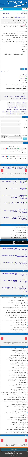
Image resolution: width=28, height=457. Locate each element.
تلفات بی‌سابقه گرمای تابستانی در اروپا (20, 372)
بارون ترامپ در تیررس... (22, 407)
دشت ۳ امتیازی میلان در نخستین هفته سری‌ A (18, 389)
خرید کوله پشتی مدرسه (11, 113)
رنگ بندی (11, 96)
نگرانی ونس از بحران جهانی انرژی (20, 369)
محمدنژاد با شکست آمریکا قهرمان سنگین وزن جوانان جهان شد (15, 315)
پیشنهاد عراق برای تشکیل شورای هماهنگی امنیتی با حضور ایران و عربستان (14, 401)
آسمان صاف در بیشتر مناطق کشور (20, 342)
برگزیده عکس (24, 270)
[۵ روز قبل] (7, 169)
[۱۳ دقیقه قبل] (20, 338)
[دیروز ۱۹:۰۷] (22, 264)
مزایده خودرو (24, 111)
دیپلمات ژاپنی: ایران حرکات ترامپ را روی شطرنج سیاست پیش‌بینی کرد (14, 307)
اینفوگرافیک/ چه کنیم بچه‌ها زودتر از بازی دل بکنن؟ (17, 374)
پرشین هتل (16, 109)
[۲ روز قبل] (20, 169)
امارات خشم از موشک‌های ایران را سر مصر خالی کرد (17, 300)
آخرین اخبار (25, 346)
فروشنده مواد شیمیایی (22, 113)
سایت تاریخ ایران (11, 103)
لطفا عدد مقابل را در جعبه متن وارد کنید (20, 135)
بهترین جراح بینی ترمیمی (12, 107)
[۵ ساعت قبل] (7, 440)
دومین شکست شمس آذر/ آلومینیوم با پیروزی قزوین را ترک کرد (15, 429)
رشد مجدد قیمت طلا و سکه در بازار (10, 203)
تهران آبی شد (23, 86)
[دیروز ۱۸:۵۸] (22, 198)
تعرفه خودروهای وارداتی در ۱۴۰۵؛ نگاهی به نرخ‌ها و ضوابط (21, 174)
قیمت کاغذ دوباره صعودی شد (21, 232)
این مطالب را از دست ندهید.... (21, 179)
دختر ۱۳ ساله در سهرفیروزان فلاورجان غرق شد (8, 343)
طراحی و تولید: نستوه (14, 455)
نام (26, 120)
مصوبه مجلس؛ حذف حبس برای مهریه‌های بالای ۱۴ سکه (9, 217)
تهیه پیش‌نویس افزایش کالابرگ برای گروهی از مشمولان (9, 182)
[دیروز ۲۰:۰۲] (22, 289)
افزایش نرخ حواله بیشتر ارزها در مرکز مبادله (19, 229)
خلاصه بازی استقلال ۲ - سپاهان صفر (20, 327)
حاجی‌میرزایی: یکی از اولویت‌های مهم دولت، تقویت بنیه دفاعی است (15, 399)
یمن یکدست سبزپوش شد (22, 353)
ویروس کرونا (16, 96)
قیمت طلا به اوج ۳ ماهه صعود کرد (20, 235)
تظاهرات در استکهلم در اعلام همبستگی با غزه (18, 396)
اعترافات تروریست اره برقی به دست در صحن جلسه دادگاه (16, 310)
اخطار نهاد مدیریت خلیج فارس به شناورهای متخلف (17, 417)
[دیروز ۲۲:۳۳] (22, 183)
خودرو (26, 165)
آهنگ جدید (9, 109)
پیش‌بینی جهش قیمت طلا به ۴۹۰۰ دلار (19, 230)
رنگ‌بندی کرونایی (23, 96)
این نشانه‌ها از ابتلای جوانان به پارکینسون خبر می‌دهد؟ (17, 380)
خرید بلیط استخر (16, 111)
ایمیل (26, 124)
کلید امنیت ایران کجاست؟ (21, 242)
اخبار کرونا (6, 96)
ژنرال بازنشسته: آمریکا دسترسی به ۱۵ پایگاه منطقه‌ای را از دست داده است (14, 394)
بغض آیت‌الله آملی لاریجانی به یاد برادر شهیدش (18, 304)
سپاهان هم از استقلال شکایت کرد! (20, 409)
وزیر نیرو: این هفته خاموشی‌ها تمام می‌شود (19, 427)
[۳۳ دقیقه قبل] (7, 338)
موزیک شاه (18, 103)
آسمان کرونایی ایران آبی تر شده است (19, 90)
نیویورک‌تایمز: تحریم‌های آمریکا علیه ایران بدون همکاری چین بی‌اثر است (14, 320)
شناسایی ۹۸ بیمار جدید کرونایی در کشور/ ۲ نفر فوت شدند (16, 88)
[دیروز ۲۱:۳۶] (22, 250)
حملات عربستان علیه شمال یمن (20, 362)
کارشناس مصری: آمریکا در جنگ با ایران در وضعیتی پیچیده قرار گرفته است (13, 314)
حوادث (26, 333)
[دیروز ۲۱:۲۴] (22, 257)
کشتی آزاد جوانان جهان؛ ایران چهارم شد (19, 415)
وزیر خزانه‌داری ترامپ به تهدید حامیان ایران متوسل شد (17, 370)
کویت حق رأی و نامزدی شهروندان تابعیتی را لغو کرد (17, 357)
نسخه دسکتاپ (14, 449)
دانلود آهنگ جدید (23, 107)
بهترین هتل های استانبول (21, 105)
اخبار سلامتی (12, 98)
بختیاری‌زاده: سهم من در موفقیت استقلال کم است (17, 385)
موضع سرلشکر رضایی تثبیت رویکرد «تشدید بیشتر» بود (17, 302)
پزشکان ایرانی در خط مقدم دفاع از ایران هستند (18, 424)
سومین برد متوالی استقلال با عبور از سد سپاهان (10, 249)
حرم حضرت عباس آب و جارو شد (20, 324)
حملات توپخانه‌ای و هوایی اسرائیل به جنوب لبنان (18, 355)
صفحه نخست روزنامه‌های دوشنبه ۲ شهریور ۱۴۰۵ (9, 273)
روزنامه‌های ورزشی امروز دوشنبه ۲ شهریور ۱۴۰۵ (18, 360)
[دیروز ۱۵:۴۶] (22, 205)
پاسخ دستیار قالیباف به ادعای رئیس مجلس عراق (18, 317)
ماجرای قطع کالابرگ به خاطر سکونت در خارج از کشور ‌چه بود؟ (16, 432)
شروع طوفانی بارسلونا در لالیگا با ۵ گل (20, 391)
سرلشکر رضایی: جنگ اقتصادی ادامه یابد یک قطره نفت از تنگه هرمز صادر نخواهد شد (14, 298)
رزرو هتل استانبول (10, 105)
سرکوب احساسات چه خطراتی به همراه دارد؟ (18, 377)
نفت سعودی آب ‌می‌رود (22, 382)
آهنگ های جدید (23, 109)
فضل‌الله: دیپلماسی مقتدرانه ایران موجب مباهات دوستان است (15, 406)
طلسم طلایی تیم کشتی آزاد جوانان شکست (9, 255)
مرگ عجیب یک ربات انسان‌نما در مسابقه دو (19, 404)
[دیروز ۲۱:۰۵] (22, 282)
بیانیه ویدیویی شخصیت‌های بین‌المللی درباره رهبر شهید (17, 348)
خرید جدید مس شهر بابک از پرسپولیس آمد (19, 350)
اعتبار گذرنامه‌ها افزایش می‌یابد (11, 189)
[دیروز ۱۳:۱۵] (22, 219)
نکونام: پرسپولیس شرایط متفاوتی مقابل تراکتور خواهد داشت (10, 263)
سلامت (17, 98)
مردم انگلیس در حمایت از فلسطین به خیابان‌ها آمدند (17, 379)
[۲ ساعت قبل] (20, 440)
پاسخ (3, 148)
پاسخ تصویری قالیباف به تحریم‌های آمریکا (19, 322)
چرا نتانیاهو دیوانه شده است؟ (21, 319)
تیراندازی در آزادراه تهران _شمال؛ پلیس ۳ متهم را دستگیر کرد (9, 210)
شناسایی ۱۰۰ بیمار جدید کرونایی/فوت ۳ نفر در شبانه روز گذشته (15, 85)
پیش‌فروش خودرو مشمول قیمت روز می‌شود (8, 174)
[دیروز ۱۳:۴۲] (22, 212)
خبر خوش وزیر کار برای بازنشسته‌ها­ (20, 305)
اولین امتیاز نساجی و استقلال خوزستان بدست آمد (18, 431)
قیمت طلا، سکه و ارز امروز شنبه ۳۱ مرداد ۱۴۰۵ (18, 234)
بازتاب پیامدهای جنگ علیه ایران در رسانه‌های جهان (17, 397)
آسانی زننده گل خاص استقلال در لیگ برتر (19, 402)
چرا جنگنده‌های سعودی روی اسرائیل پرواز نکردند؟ (18, 325)
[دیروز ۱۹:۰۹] (22, 191)
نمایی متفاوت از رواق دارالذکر (21, 384)
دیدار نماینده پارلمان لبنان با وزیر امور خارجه (19, 422)
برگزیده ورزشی (24, 245)
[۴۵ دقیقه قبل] (22, 275)
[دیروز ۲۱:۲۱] (14, 242)
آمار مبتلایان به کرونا (23, 98)
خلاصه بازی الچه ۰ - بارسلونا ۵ (21, 387)
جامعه (24, 9)
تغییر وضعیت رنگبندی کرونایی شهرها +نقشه (14, 17)
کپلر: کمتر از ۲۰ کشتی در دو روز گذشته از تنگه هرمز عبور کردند (15, 358)
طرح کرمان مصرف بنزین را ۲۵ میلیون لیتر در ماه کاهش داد (9, 196)
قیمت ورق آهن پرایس (7, 111)
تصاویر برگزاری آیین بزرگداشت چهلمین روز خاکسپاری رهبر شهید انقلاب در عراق (9, 288)
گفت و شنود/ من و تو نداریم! (21, 365)
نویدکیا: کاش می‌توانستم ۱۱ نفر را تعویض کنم (18, 411)
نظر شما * (25, 127)
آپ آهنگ (24, 103)
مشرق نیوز (17, 3)
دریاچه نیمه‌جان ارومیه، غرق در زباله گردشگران (10, 281)
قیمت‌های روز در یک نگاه (22, 225)
